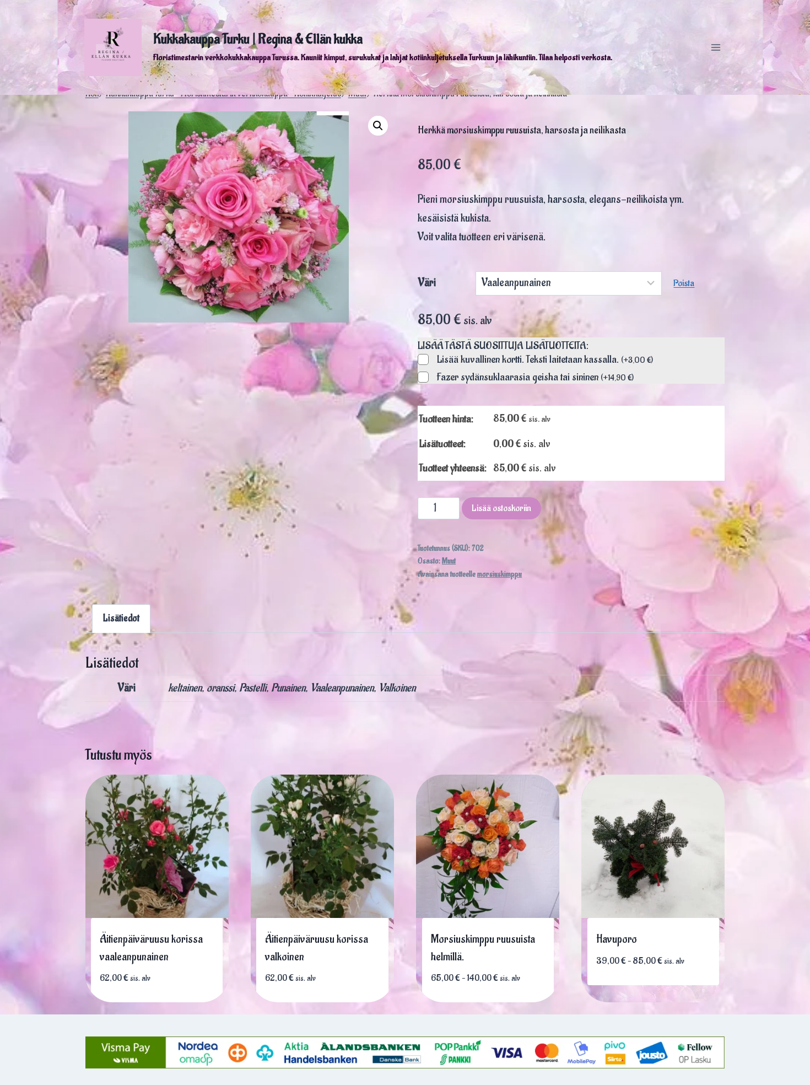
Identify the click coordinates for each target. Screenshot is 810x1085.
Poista (683, 283)
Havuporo (616, 939)
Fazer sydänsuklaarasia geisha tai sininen (535, 378)
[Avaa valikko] (715, 47)
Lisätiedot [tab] (121, 618)
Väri (427, 283)
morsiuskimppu (499, 574)
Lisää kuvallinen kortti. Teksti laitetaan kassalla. (545, 360)
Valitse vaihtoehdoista (483, 992)
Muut (449, 561)
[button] (378, 126)
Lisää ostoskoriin (501, 508)
